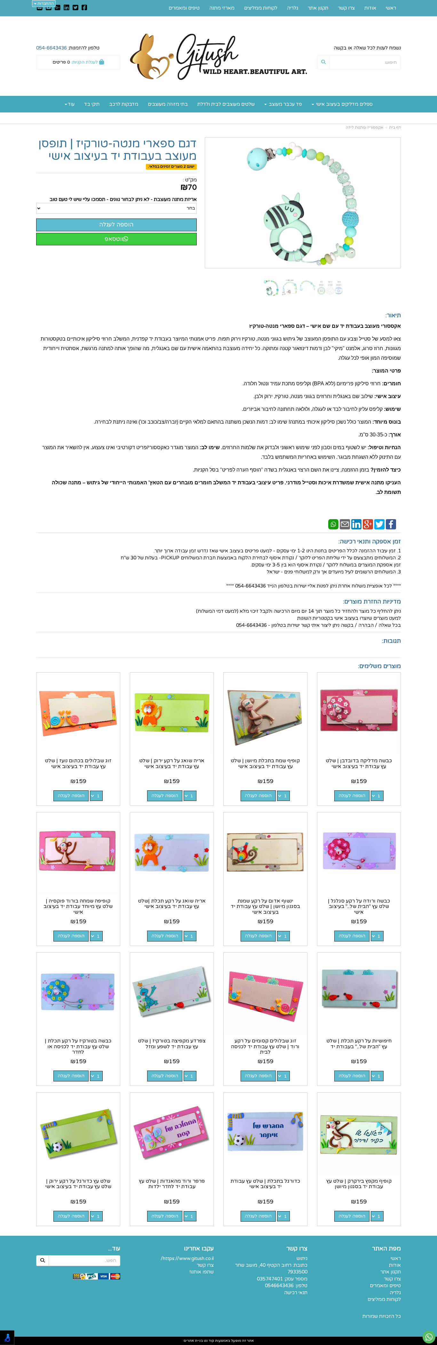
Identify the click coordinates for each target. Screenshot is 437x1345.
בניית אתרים (193, 1341)
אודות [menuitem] (370, 8)
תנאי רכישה (295, 1292)
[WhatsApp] (333, 523)
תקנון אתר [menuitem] (318, 8)
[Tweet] (379, 523)
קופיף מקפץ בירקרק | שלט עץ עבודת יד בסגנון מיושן (359, 1184)
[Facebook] (391, 523)
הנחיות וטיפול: (384, 447)
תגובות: (391, 640)
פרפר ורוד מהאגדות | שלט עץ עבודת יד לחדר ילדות (172, 1184)
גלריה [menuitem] (292, 8)
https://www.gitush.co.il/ (187, 1258)
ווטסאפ (114, 238)
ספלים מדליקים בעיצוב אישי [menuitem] (344, 104)
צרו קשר (296, 1249)
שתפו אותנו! (201, 1272)
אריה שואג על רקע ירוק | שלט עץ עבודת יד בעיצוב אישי (171, 763)
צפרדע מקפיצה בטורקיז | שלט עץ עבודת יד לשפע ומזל (172, 1044)
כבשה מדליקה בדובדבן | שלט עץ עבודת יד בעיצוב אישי (359, 763)
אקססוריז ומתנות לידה (364, 127)
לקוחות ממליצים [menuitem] (260, 8)
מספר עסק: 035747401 (282, 1279)
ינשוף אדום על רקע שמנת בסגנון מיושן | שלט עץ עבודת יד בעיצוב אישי (265, 906)
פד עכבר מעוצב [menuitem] (284, 104)
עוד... (114, 1249)
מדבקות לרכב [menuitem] (123, 104)
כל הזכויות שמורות (381, 1316)
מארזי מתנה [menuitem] (221, 8)
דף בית (395, 127)
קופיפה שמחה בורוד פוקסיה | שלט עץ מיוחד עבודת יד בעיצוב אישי (78, 906)
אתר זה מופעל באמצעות (219, 1341)
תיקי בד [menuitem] (91, 104)
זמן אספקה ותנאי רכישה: (369, 541)
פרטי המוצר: (386, 370)
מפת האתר (386, 1249)
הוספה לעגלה (351, 795)
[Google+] (368, 523)
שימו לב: (210, 447)
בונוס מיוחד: (386, 422)
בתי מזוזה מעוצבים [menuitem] (168, 104)
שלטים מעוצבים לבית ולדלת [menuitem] (226, 104)
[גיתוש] (218, 57)
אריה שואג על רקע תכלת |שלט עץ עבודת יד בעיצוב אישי (172, 904)
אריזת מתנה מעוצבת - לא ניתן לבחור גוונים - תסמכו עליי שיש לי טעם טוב (123, 199)
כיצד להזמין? (385, 470)
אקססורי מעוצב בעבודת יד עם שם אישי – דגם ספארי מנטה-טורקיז (325, 326)
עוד (71, 104)
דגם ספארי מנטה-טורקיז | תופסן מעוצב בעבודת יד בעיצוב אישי (117, 150)
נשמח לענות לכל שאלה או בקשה (367, 48)
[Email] (345, 523)
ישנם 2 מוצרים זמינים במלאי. (171, 167)
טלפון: (301, 1285)
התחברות (45, 3)
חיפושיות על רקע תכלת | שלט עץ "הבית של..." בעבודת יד (359, 1044)
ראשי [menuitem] (391, 8)
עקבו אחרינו (199, 1249)
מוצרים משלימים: (379, 666)
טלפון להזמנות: (67, 48)
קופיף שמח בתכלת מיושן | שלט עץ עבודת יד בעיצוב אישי (265, 763)
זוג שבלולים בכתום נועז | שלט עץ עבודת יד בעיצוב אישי (78, 763)
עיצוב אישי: (387, 396)
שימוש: (392, 409)
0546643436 (279, 1285)
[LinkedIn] (356, 523)
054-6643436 (51, 48)
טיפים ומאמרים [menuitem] (184, 8)
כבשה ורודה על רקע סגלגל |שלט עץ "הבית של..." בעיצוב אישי (359, 906)
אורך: (394, 434)
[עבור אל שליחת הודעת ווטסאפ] (429, 1337)
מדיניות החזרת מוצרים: (372, 601)
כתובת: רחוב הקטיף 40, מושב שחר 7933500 (271, 1268)
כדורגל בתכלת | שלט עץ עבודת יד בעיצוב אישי (265, 1184)
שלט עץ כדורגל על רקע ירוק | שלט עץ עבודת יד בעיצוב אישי (78, 1184)
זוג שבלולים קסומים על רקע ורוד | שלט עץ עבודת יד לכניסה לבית (265, 1046)
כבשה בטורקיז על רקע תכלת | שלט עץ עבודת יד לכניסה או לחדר (78, 1046)
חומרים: (391, 383)
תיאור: (393, 315)
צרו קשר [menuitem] (346, 8)
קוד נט (208, 1341)
